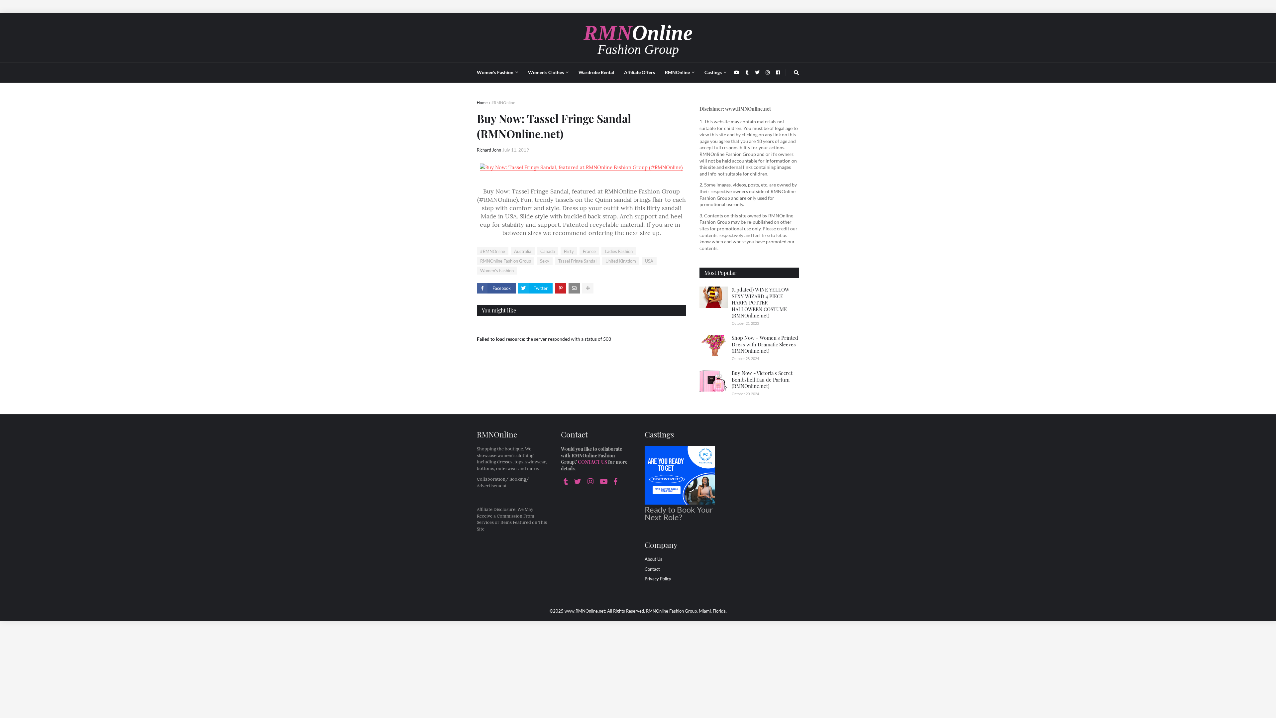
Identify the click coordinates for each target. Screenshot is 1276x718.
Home (482, 102)
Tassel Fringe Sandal (577, 261)
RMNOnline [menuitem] (677, 72)
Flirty (569, 251)
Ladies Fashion (619, 251)
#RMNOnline (503, 102)
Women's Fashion (497, 270)
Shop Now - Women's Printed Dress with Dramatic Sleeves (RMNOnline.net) (765, 344)
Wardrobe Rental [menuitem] (596, 72)
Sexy (544, 261)
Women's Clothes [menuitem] (546, 72)
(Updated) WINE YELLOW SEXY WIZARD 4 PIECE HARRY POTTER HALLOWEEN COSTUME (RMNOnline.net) (761, 302)
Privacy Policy (658, 578)
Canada (547, 251)
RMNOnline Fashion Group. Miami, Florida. (686, 611)
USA (649, 261)
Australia (522, 251)
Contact (652, 569)
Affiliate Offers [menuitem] (639, 72)
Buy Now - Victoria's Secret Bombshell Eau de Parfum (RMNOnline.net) (762, 379)
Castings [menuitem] (713, 72)
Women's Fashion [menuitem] (495, 72)
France (589, 251)
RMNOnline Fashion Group (505, 261)
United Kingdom (620, 261)
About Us (653, 559)
